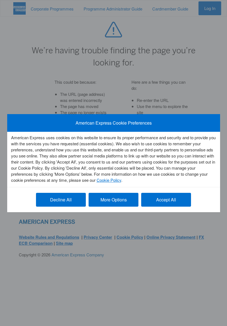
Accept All (166, 199)
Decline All (61, 199)
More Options (113, 199)
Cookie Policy (109, 180)
